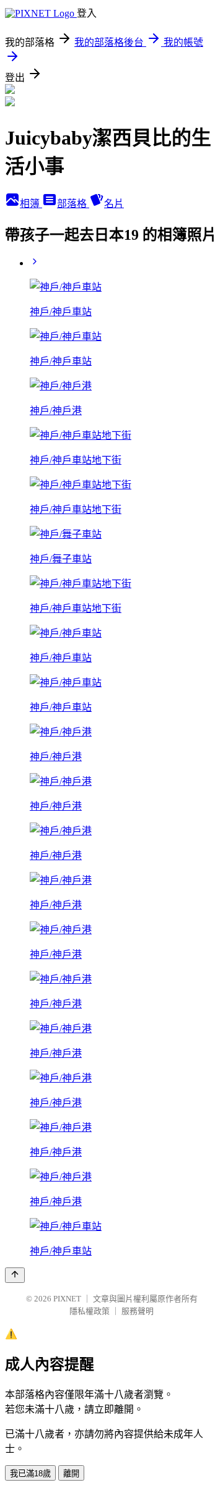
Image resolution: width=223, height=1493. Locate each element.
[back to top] (15, 1275)
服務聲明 (137, 1311)
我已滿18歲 (30, 1473)
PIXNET (67, 1298)
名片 (114, 203)
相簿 (31, 203)
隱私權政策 (89, 1311)
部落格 (73, 203)
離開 (71, 1473)
